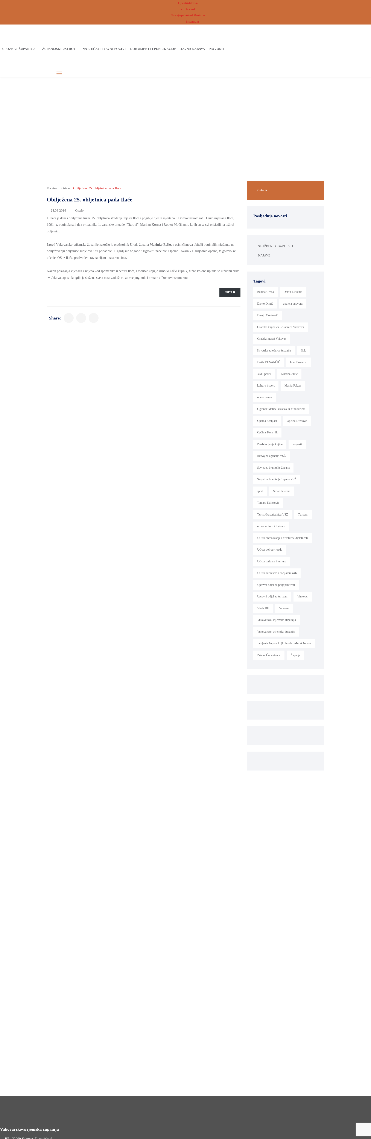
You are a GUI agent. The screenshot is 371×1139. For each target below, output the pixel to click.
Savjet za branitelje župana (273, 467)
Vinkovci (302, 596)
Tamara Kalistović (268, 502)
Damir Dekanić (293, 291)
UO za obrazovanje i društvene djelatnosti (282, 538)
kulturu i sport (266, 385)
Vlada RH (263, 608)
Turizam (303, 514)
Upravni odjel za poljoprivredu (276, 584)
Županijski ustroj (58, 49)
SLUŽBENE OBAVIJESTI (275, 246)
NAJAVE (264, 255)
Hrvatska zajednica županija (274, 350)
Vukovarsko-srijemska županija (276, 631)
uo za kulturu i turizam (271, 526)
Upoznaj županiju (18, 49)
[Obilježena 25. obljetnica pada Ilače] (69, 318)
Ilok (303, 350)
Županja (295, 655)
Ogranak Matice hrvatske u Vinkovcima (281, 409)
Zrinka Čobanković (269, 655)
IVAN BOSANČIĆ (268, 362)
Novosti (216, 49)
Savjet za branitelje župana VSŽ (276, 479)
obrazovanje (264, 397)
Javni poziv (264, 374)
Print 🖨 (230, 292)
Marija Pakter (292, 385)
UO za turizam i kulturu (271, 561)
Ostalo (65, 188)
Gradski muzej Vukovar (271, 338)
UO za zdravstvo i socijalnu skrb (277, 573)
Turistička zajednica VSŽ (272, 514)
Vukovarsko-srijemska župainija (276, 620)
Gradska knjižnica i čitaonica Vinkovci (280, 327)
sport (260, 491)
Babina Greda (265, 291)
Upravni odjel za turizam (272, 596)
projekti (297, 444)
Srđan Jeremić (281, 491)
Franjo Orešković (267, 315)
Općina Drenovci (297, 420)
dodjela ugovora (293, 303)
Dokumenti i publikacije (153, 49)
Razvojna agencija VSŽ (271, 455)
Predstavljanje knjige (270, 444)
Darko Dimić (265, 303)
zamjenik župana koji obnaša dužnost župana (284, 643)
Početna (52, 188)
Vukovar (284, 608)
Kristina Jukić (289, 374)
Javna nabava (193, 49)
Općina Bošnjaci (267, 420)
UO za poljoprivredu (269, 549)
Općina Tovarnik (267, 432)
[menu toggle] (59, 73)
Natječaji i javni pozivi (104, 49)
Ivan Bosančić (298, 362)
